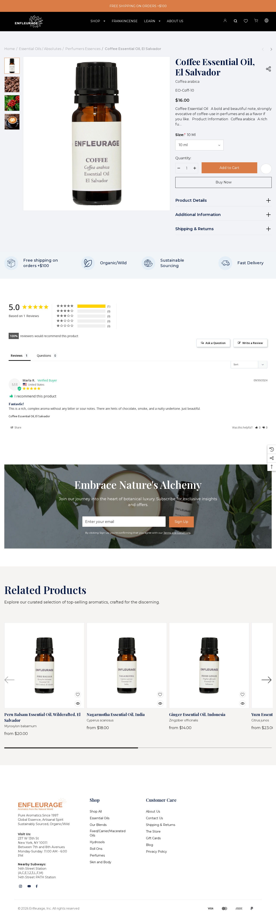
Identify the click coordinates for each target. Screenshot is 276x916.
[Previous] (262, 49)
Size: (185, 135)
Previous (9, 680)
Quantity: (183, 158)
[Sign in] (225, 21)
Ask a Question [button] (215, 343)
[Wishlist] (74, 691)
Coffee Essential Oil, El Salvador (29, 416)
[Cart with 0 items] (256, 20)
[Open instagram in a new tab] (20, 886)
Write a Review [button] (252, 343)
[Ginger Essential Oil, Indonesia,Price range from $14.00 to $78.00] (209, 665)
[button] (257, 427)
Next (266, 680)
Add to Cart (229, 168)
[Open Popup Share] (268, 68)
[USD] (266, 21)
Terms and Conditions (176, 532)
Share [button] (17, 427)
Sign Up (181, 522)
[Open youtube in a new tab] (29, 886)
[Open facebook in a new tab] (36, 886)
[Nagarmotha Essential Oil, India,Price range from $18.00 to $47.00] (127, 665)
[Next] (271, 49)
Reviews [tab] (16, 355)
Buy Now (224, 182)
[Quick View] (74, 700)
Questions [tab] (44, 355)
